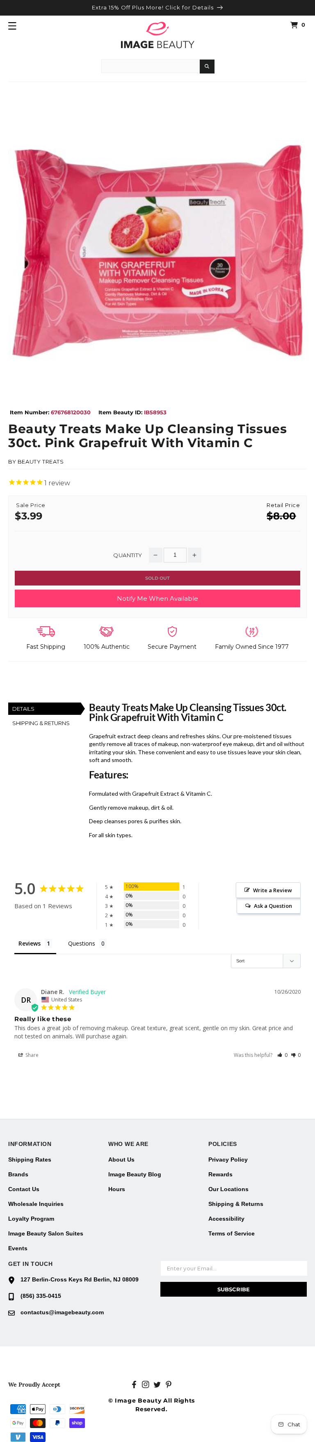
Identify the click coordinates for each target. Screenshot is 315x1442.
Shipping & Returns (235, 1204)
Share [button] (31, 1055)
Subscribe (233, 1289)
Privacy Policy (228, 1159)
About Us (121, 1159)
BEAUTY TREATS (41, 461)
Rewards (220, 1174)
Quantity (127, 555)
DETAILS (23, 708)
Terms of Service (231, 1233)
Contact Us (23, 1189)
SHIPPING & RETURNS (41, 723)
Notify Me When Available (157, 598)
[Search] (207, 66)
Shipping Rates (29, 1159)
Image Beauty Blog (134, 1174)
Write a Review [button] (272, 890)
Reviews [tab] (29, 943)
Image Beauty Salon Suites (45, 1233)
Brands (18, 1174)
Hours (116, 1189)
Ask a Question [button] (273, 905)
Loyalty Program (31, 1218)
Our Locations (228, 1189)
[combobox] (150, 66)
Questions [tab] (81, 943)
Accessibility (226, 1218)
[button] (12, 26)
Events (17, 1248)
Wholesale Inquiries (36, 1204)
